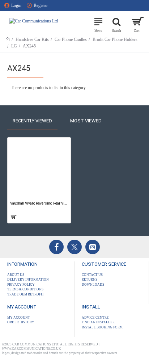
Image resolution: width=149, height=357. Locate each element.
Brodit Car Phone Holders (115, 39)
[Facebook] (56, 247)
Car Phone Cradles (71, 39)
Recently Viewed (32, 120)
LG (14, 46)
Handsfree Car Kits (32, 39)
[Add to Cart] (13, 216)
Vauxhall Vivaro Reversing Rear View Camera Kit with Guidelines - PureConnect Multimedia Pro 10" (39, 203)
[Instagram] (92, 247)
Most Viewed (86, 120)
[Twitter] (74, 247)
